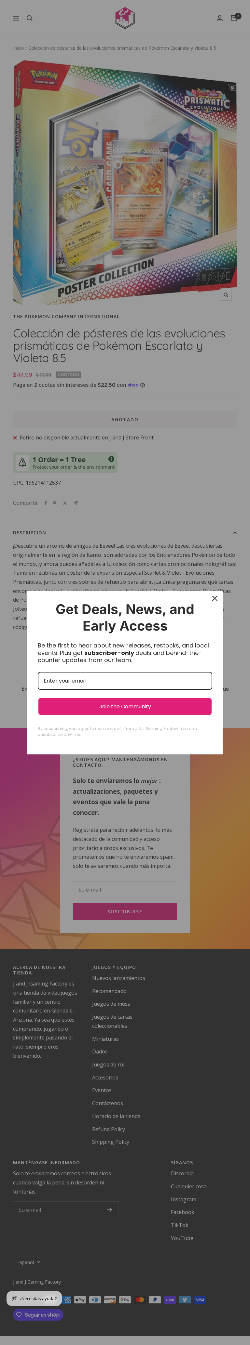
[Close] (215, 598)
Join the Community (125, 706)
